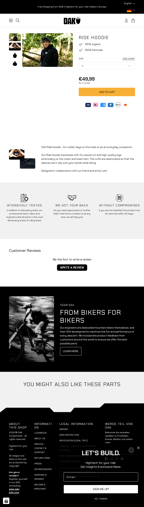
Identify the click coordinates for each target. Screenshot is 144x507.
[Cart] (133, 20)
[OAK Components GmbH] (72, 20)
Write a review (72, 267)
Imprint (63, 429)
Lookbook (40, 432)
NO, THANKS (101, 498)
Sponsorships (43, 469)
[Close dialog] (138, 448)
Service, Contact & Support (40, 448)
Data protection (69, 434)
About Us (39, 438)
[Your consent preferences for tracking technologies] (6, 501)
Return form (42, 457)
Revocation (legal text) (73, 440)
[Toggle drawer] (11, 20)
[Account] (126, 20)
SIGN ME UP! (101, 489)
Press (38, 463)
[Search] (18, 20)
